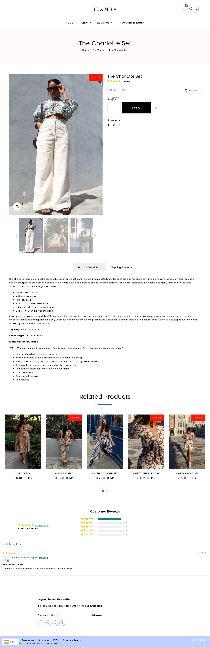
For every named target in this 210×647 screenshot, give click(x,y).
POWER (56, 640)
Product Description (89, 267)
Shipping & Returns (121, 267)
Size (109, 99)
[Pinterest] (48, 623)
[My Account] (197, 9)
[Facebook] (41, 623)
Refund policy (52, 643)
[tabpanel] (22, 449)
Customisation (28, 640)
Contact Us (44, 640)
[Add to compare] (156, 107)
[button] (114, 81)
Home (85, 50)
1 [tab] (103, 491)
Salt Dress (23, 473)
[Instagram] (55, 623)
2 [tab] (107, 491)
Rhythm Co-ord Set (105, 473)
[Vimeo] (62, 623)
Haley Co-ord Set (187, 473)
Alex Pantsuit (64, 473)
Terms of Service (34, 643)
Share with (113, 120)
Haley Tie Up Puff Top (146, 473)
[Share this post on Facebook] (108, 125)
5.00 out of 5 (42, 525)
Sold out (136, 107)
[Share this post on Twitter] (114, 125)
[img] (9, 553)
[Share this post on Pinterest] (119, 125)
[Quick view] (28, 442)
